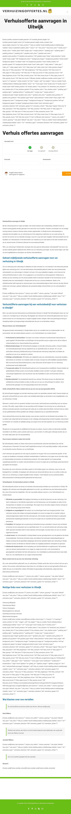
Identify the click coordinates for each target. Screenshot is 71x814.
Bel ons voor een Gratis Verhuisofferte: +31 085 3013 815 (37, 1)
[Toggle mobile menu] (67, 12)
